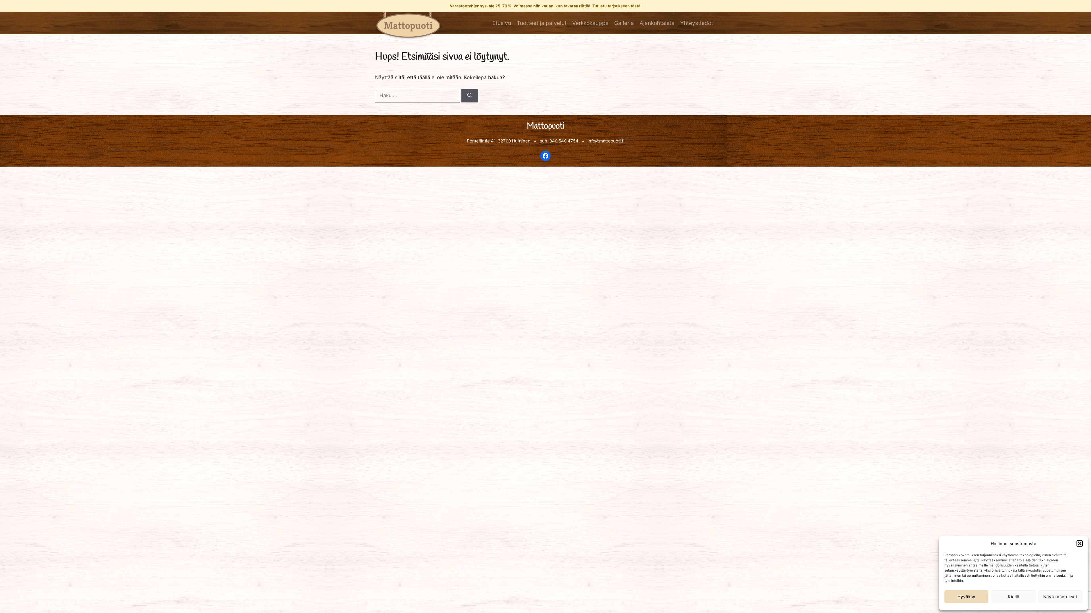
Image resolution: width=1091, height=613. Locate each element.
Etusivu (501, 23)
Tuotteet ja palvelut (542, 23)
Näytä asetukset (1060, 596)
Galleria (624, 23)
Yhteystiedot (696, 23)
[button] (1079, 543)
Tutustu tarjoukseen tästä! (617, 5)
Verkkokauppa (590, 23)
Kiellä (1013, 596)
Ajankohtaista (657, 23)
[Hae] (469, 95)
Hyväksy (966, 596)
